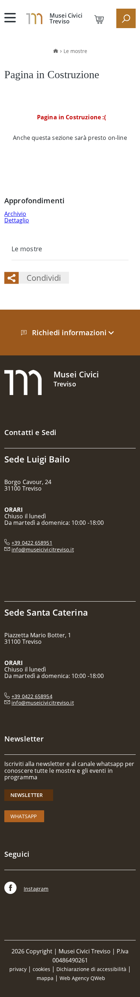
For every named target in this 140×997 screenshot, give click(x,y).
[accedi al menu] (10, 17)
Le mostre (75, 51)
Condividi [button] (44, 277)
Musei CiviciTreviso (66, 18)
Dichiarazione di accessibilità (91, 969)
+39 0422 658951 (31, 542)
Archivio (15, 214)
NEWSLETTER (28, 795)
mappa (45, 978)
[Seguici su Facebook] (10, 888)
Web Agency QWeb (82, 978)
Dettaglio (16, 220)
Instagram (36, 888)
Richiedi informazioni (70, 332)
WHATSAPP (24, 816)
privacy (18, 969)
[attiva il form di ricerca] (126, 18)
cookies (41, 969)
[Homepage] (34, 17)
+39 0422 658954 (31, 696)
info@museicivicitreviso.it (42, 549)
